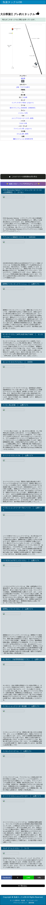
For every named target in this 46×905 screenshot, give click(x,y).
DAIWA (30, 362)
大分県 (25, 97)
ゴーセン (20, 192)
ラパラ (26, 848)
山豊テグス (35, 284)
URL (39, 877)
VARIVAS (32, 237)
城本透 (23, 78)
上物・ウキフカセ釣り (23, 87)
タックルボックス (32, 900)
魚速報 (23, 900)
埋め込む (23, 886)
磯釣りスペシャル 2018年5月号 (23, 139)
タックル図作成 (15, 900)
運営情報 (31, 902)
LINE (28, 877)
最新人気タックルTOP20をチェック (23, 184)
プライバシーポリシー (20, 902)
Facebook (7, 877)
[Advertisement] (23, 156)
